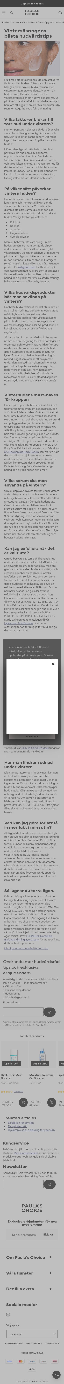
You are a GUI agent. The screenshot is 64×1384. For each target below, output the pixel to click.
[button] (53, 663)
